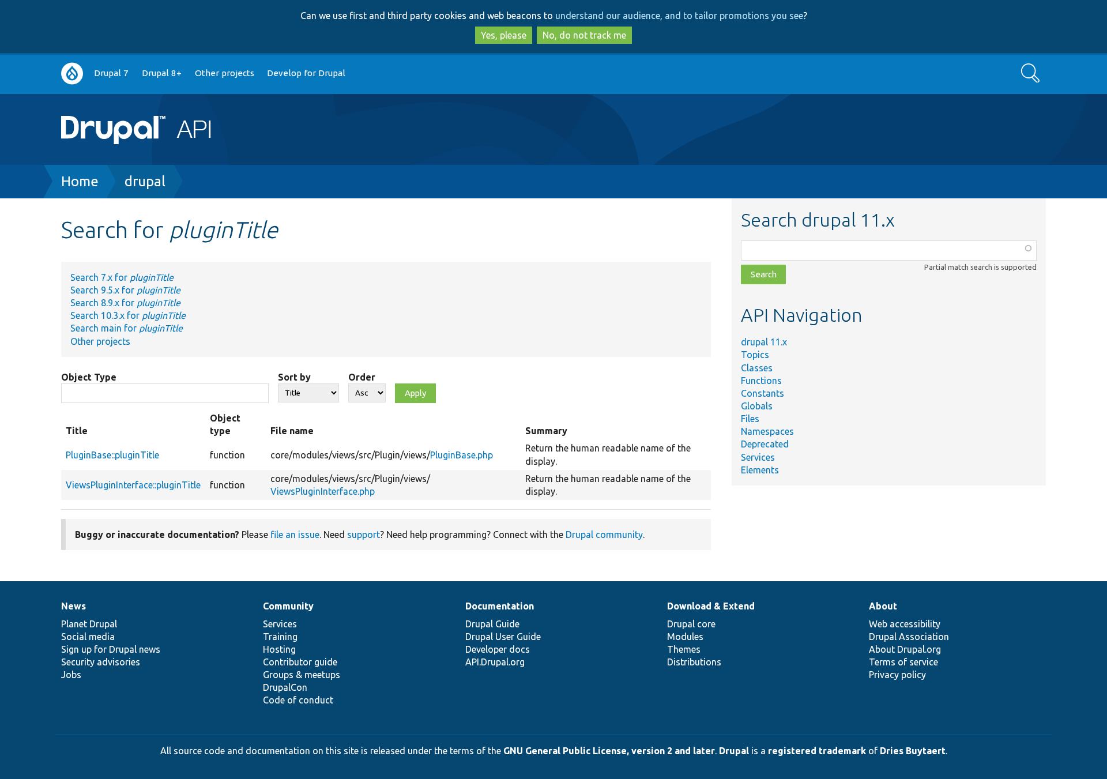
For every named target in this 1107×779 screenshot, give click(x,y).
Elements (760, 470)
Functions (761, 380)
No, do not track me (584, 35)
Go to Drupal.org (72, 73)
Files (750, 418)
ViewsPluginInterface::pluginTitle (133, 485)
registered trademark (817, 751)
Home (80, 181)
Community (288, 606)
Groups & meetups (301, 674)
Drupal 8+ (162, 73)
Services (758, 457)
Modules (685, 636)
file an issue (294, 534)
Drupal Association (909, 636)
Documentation (499, 606)
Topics (755, 354)
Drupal (734, 751)
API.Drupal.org (495, 662)
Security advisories (100, 662)
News (73, 606)
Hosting (279, 649)
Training (280, 636)
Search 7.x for (122, 277)
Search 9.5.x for (125, 290)
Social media (88, 636)
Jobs (71, 674)
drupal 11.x (764, 342)
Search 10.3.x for (128, 315)
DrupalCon (285, 687)
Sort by (294, 377)
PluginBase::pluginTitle (112, 455)
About (883, 606)
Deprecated (765, 444)
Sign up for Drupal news (110, 649)
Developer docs (497, 649)
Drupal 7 (111, 73)
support (363, 534)
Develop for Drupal (306, 73)
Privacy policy (897, 674)
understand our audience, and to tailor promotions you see (679, 15)
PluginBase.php (461, 455)
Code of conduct (298, 700)
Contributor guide (300, 662)
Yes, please (503, 35)
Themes (684, 649)
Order (361, 377)
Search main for (126, 328)
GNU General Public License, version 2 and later (609, 751)
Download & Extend (711, 606)
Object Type (88, 377)
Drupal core (691, 624)
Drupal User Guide (503, 636)
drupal (145, 181)
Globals (757, 406)
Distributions (694, 662)
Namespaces (767, 431)
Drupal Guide (492, 624)
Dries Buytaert (913, 751)
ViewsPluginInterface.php (322, 491)
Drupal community (604, 534)
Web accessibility (904, 624)
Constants (762, 393)
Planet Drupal (89, 624)
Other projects (224, 73)
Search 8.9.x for (125, 303)
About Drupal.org (905, 649)
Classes (757, 368)
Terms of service (903, 662)
